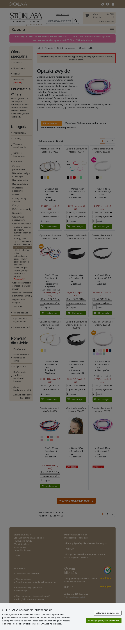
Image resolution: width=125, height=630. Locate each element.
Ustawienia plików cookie (108, 613)
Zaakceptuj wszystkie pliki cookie (104, 620)
